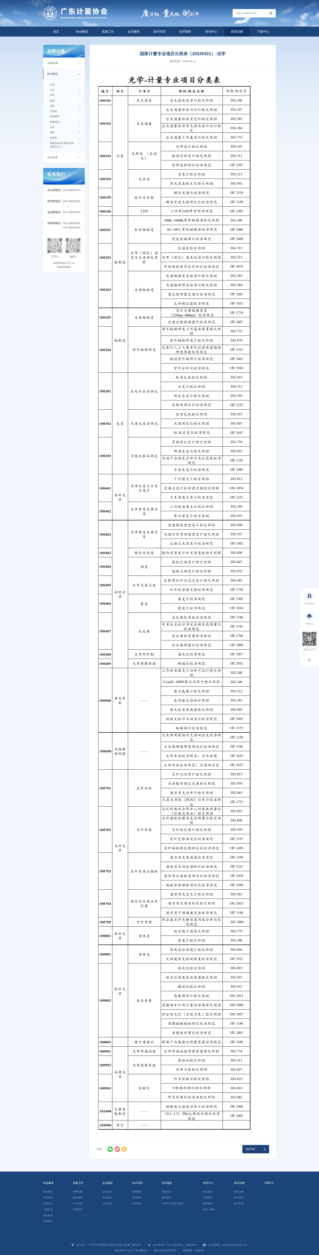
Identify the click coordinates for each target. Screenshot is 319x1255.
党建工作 (108, 31)
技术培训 (159, 31)
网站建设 (187, 1250)
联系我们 (48, 1221)
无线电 (53, 111)
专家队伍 (48, 1209)
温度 (52, 100)
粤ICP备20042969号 (165, 1250)
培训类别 (137, 1191)
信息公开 (48, 1203)
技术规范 (52, 73)
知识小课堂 (209, 1209)
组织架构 (48, 1197)
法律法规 (52, 62)
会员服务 (134, 31)
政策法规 (237, 31)
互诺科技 (199, 1250)
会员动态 (107, 1191)
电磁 (52, 106)
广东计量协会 (75, 13)
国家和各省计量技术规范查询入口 (62, 145)
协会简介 (48, 1191)
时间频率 (54, 116)
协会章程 (48, 1215)
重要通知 (207, 1203)
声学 (52, 95)
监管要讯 (207, 1197)
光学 (52, 132)
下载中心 (263, 31)
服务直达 (166, 1197)
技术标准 (52, 157)
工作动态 (77, 1203)
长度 (52, 84)
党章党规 (77, 1191)
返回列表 (250, 1149)
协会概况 (82, 31)
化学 (52, 127)
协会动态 (207, 1191)
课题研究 (166, 1191)
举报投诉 (77, 1209)
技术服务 (185, 31)
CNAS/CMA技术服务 (173, 1203)
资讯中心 (211, 31)
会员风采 (107, 1197)
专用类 (53, 137)
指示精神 (77, 1197)
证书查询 (137, 1203)
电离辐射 (54, 121)
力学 (52, 90)
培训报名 (137, 1197)
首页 (56, 31)
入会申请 (107, 1203)
